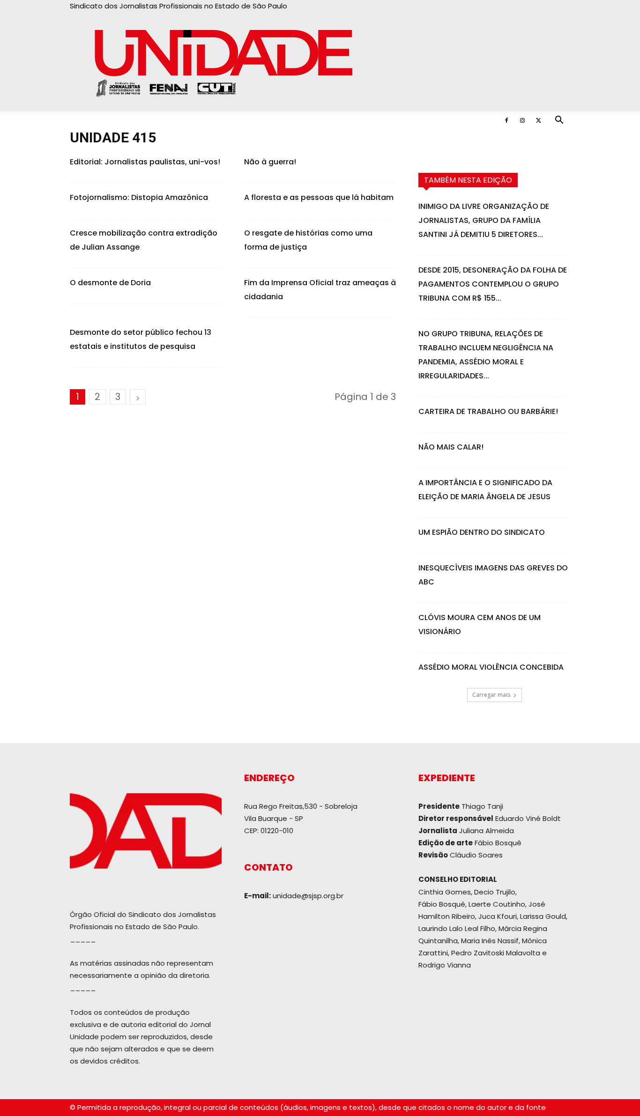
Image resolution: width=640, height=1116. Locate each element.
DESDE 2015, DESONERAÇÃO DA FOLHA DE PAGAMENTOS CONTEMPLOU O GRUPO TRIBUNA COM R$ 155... (492, 284)
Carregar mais (491, 695)
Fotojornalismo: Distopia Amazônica (139, 197)
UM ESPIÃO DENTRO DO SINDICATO (481, 532)
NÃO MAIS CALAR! (451, 447)
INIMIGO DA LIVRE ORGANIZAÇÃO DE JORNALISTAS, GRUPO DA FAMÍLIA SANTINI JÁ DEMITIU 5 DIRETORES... (483, 220)
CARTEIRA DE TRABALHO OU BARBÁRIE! (488, 411)
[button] (559, 121)
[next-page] (138, 397)
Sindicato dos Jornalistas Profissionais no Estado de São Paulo (178, 6)
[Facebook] (506, 120)
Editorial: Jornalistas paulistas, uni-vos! (145, 161)
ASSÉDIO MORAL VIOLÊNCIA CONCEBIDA (491, 667)
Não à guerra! (270, 161)
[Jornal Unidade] (320, 61)
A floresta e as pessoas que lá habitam (319, 197)
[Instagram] (522, 120)
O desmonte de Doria (110, 282)
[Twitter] (538, 120)
